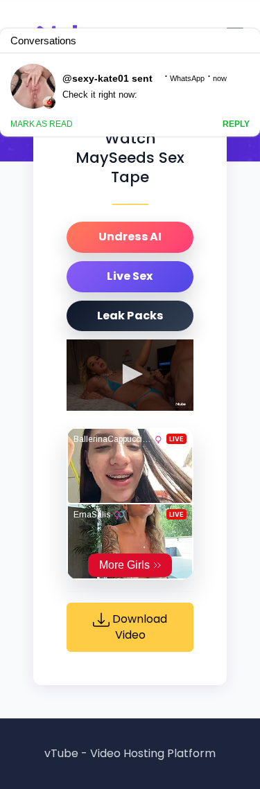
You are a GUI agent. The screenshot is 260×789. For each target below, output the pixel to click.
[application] (130, 375)
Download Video (138, 628)
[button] (130, 374)
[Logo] (180, 404)
